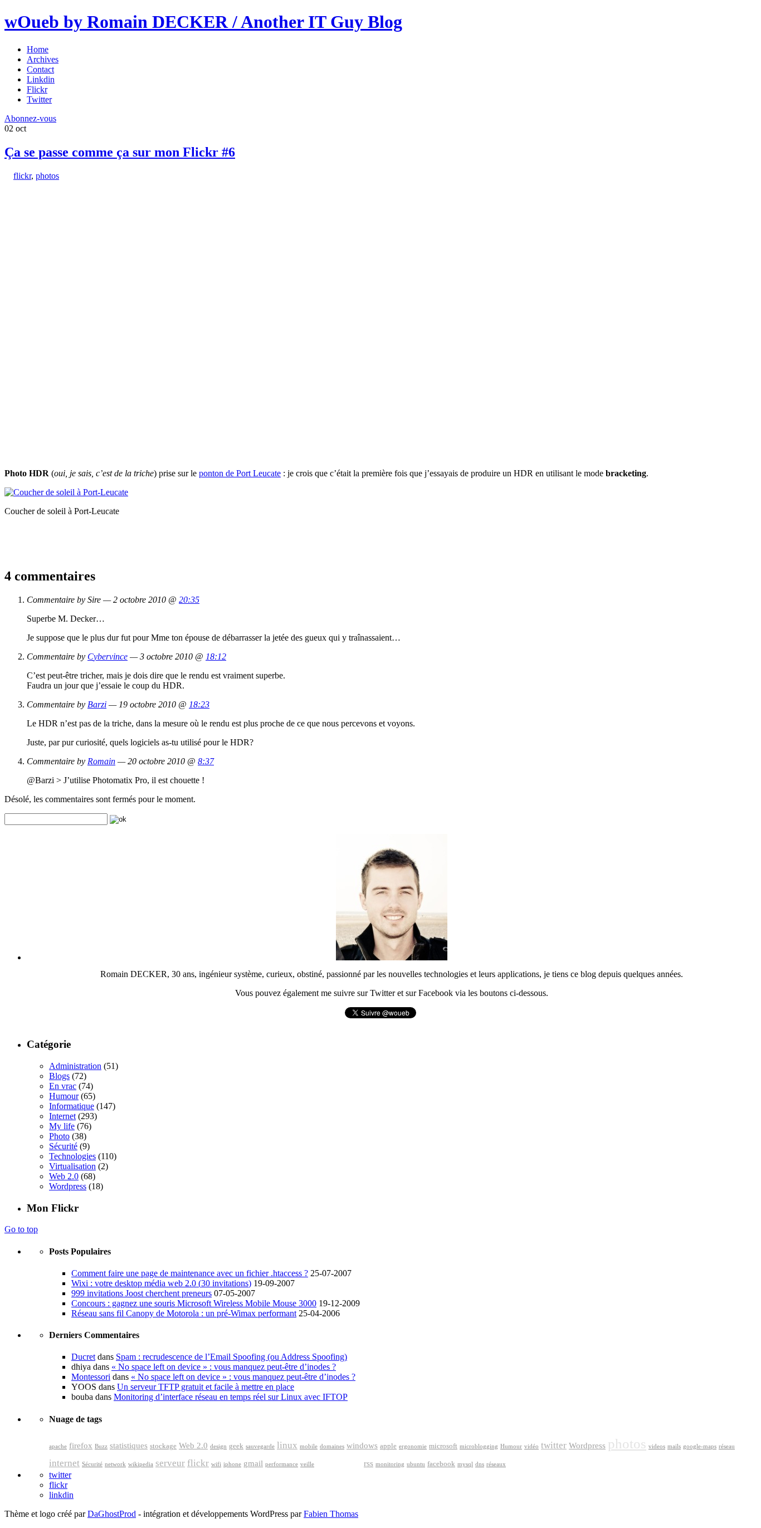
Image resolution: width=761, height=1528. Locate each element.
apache (58, 1446)
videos (656, 1446)
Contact (40, 69)
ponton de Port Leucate (240, 473)
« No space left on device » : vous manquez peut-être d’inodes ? (223, 1366)
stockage (163, 1446)
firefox (80, 1445)
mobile (309, 1446)
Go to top (21, 1229)
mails (674, 1446)
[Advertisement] (88, 250)
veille (307, 1464)
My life (62, 1126)
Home (37, 49)
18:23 (199, 704)
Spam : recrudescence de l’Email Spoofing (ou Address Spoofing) (231, 1356)
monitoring (389, 1464)
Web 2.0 (64, 1176)
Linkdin (41, 79)
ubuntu (416, 1464)
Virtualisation (72, 1166)
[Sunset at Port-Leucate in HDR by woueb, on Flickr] (66, 492)
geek (236, 1446)
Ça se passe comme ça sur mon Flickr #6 (119, 152)
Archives (42, 59)
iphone (232, 1464)
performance (281, 1464)
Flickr (37, 89)
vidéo (531, 1446)
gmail (253, 1463)
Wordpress (67, 1186)
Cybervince (107, 656)
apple (388, 1446)
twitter (554, 1445)
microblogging (479, 1446)
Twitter (39, 99)
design (218, 1446)
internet (64, 1463)
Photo (59, 1136)
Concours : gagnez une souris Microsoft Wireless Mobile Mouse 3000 (193, 1303)
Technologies (72, 1156)
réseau (727, 1446)
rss (368, 1463)
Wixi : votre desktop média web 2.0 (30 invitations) (161, 1283)
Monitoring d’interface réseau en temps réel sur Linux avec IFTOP (231, 1397)
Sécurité (63, 1146)
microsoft (443, 1446)
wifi (216, 1464)
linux (287, 1445)
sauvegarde (260, 1446)
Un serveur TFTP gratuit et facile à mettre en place (205, 1387)
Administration (75, 1066)
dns (479, 1464)
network (115, 1464)
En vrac (62, 1086)
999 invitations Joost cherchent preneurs (141, 1293)
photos (47, 175)
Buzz (101, 1446)
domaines (332, 1446)
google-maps (699, 1446)
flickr (22, 175)
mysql (465, 1464)
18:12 (216, 656)
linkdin (61, 1495)
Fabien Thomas (331, 1514)
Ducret (83, 1356)
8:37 (206, 761)
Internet (62, 1116)
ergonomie (413, 1446)
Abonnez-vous (30, 118)
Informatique (71, 1106)
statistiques (129, 1445)
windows (362, 1445)
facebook (441, 1464)
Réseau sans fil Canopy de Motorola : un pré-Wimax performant (183, 1313)
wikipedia (140, 1464)
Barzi (96, 704)
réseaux (496, 1464)
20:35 (189, 599)
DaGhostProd (111, 1514)
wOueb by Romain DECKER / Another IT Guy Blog (203, 22)
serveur (170, 1463)
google (339, 1461)
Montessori (90, 1376)
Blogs (59, 1076)
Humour (64, 1096)
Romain (101, 761)
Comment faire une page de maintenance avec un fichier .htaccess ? (189, 1273)
